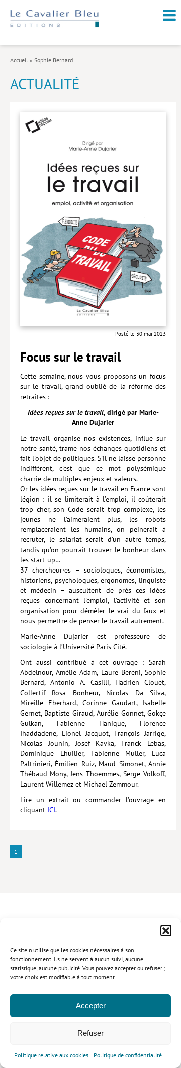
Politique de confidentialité (128, 1055)
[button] (166, 930)
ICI (51, 809)
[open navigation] (169, 15)
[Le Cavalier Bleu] (54, 25)
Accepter (91, 1005)
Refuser (90, 1033)
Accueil (19, 60)
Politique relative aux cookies (51, 1055)
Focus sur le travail (70, 357)
